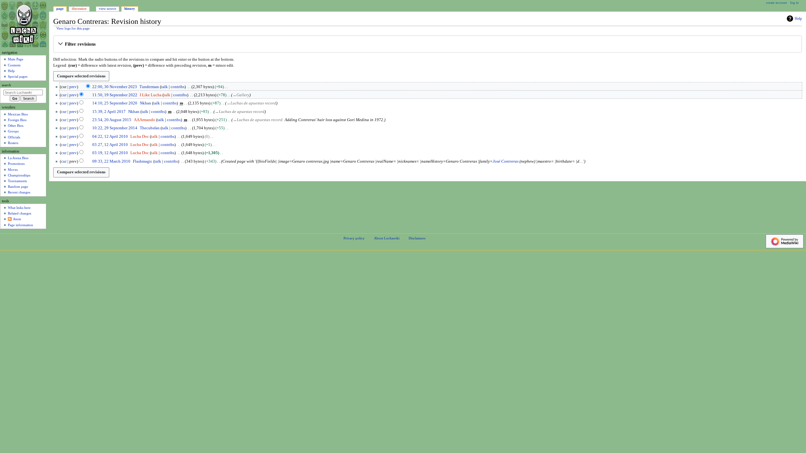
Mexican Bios (18, 114)
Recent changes (19, 192)
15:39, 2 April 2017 (109, 111)
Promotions (16, 163)
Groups (13, 131)
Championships (19, 175)
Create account (776, 2)
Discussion (79, 8)
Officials (14, 137)
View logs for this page (73, 28)
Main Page (15, 59)
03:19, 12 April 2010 (110, 153)
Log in (794, 2)
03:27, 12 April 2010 (110, 145)
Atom (17, 219)
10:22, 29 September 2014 (114, 128)
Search (6, 85)
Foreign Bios (17, 120)
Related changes (19, 213)
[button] (427, 44)
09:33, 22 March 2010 (111, 161)
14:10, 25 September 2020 (114, 103)
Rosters (13, 143)
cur (63, 95)
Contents (14, 65)
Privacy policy (354, 238)
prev (73, 87)
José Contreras (506, 161)
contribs (177, 87)
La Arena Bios (18, 158)
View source (107, 8)
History (129, 8)
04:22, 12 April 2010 (110, 136)
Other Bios (15, 125)
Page (60, 8)
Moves (13, 169)
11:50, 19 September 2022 (114, 95)
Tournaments (17, 181)
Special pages (17, 76)
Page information (20, 225)
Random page (18, 186)
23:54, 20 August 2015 (111, 120)
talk (164, 87)
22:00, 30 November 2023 (114, 87)
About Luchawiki (387, 238)
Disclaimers (417, 238)
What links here (19, 208)
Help (798, 18)
